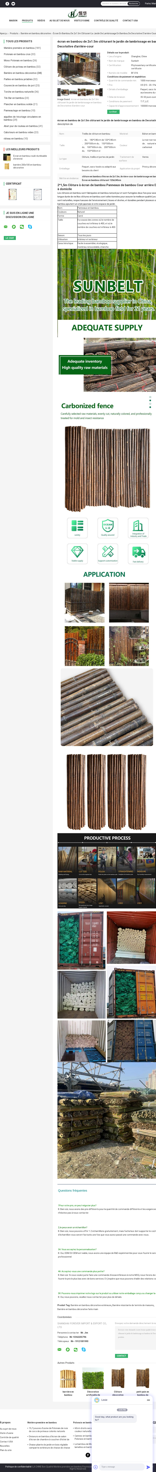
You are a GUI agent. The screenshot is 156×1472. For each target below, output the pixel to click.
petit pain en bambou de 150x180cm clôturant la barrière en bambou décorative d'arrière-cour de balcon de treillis (142, 1393)
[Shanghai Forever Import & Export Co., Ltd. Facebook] (7, 4)
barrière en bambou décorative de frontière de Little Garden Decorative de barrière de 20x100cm (68, 1393)
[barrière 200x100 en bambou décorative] (7, 166)
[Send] (148, 1467)
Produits (27, 20)
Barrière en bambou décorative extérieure (91, 1305)
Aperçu (3, 33)
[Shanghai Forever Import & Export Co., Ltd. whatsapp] (16, 227)
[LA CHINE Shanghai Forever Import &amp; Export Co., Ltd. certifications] (12, 194)
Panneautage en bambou (17, 110)
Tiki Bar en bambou (14, 98)
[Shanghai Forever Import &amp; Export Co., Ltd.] (78, 13)
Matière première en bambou (19, 48)
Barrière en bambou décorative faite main (77, 1309)
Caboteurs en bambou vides (19, 132)
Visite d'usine (81, 20)
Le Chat (113, 112)
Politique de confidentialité (18, 1466)
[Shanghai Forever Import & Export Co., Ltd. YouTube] (13, 4)
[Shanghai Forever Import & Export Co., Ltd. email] (7, 227)
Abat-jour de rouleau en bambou (21, 126)
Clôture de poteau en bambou (20, 66)
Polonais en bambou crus (17, 54)
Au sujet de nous (59, 20)
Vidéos (41, 20)
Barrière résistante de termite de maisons (133, 1305)
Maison (13, 20)
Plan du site (6, 1450)
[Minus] (148, 1400)
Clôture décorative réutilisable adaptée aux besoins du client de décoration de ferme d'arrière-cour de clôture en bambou (118, 1393)
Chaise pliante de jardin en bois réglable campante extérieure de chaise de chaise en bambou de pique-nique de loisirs (49, 1446)
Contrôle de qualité (106, 20)
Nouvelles (5, 1446)
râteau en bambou (13, 138)
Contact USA (130, 20)
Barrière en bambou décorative (36, 33)
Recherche (133, 4)
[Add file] (96, 1467)
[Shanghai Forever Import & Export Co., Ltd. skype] (32, 227)
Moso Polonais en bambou (18, 60)
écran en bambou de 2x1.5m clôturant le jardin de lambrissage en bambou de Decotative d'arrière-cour (79, 102)
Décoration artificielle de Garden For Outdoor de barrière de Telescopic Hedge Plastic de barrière (93, 1393)
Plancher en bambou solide (18, 104)
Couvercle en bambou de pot (19, 85)
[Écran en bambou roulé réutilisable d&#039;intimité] (7, 157)
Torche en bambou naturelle (19, 91)
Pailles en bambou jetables (18, 79)
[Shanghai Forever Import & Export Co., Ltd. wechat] (24, 227)
